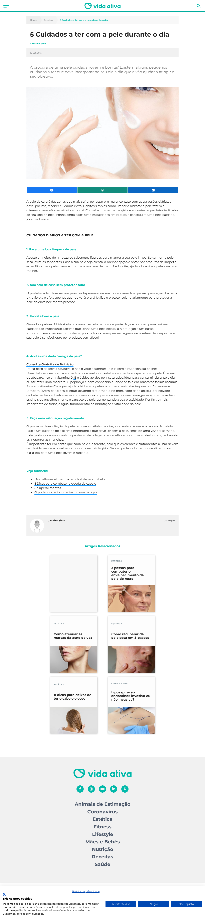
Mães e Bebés (102, 842)
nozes (90, 395)
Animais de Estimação (103, 804)
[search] (198, 6)
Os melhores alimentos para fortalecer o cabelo (69, 479)
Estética (48, 20)
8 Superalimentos (47, 488)
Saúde (102, 864)
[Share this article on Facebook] (52, 190)
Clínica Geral (120, 683)
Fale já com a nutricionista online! (132, 369)
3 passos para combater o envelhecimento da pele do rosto (127, 573)
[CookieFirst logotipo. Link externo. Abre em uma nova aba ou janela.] (4, 894)
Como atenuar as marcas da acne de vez (73, 636)
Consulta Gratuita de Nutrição (49, 364)
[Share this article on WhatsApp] (102, 190)
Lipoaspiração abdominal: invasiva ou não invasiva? (130, 696)
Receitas (102, 857)
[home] (102, 6)
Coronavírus (102, 812)
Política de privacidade (85, 891)
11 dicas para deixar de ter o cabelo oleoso (72, 696)
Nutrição (102, 849)
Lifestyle (102, 834)
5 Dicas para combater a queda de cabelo (65, 483)
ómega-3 (140, 395)
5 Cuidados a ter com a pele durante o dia (84, 20)
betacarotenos (41, 395)
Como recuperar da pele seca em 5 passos (130, 636)
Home (33, 20)
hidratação (103, 404)
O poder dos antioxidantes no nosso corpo (65, 492)
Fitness (102, 827)
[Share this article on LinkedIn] (153, 190)
